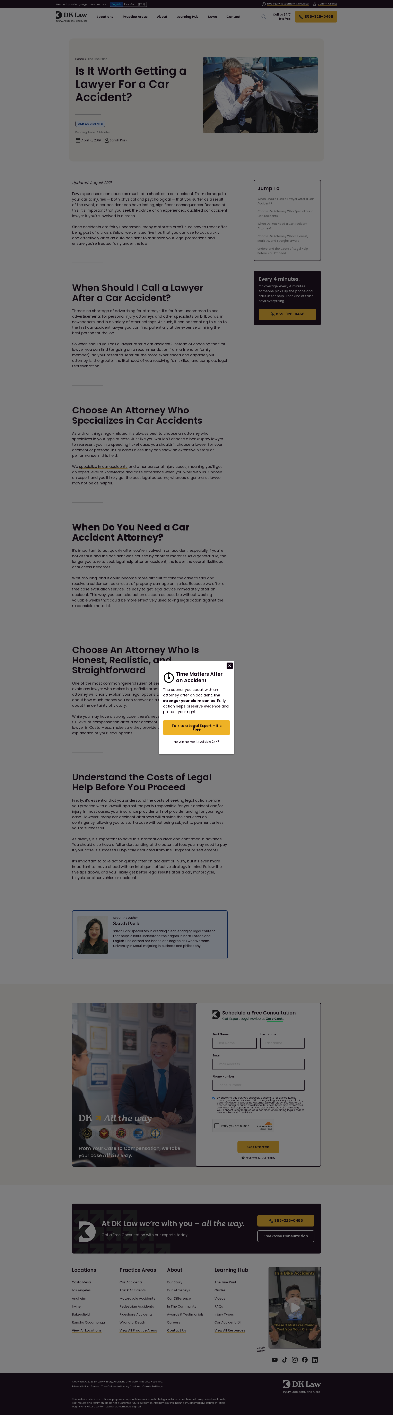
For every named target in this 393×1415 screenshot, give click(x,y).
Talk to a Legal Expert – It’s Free (196, 727)
